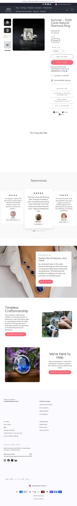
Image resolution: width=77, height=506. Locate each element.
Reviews (43, 11)
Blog (5, 427)
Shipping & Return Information (62, 94)
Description (62, 88)
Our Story (6, 421)
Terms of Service (44, 430)
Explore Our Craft (15, 334)
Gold (53, 37)
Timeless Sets (47, 8)
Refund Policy (43, 424)
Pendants (31, 8)
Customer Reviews (9, 430)
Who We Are (45, 281)
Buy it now (62, 62)
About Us (36, 11)
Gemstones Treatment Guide (62, 100)
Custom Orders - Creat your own (13, 433)
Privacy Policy (43, 427)
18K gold (55, 40)
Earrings (23, 8)
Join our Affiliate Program (11, 436)
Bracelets (38, 8)
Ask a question (62, 106)
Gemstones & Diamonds (24, 11)
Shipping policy (44, 421)
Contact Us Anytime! (60, 372)
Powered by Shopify (38, 498)
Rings (17, 8)
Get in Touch (7, 424)
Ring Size (56, 47)
